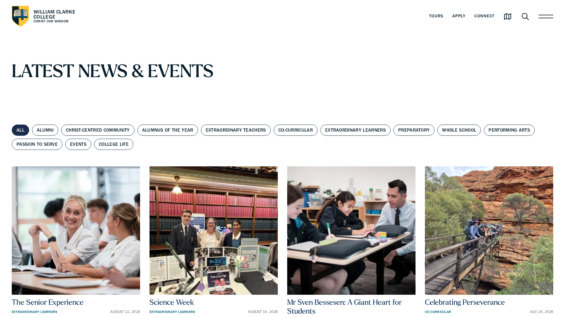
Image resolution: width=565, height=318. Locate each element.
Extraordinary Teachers (236, 130)
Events (78, 144)
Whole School (459, 130)
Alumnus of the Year (167, 130)
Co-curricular (295, 130)
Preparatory (414, 130)
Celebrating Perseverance (465, 302)
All (20, 130)
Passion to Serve (37, 144)
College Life (114, 144)
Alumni (45, 130)
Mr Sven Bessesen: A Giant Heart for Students (344, 306)
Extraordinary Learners (355, 130)
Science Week (171, 302)
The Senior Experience (48, 302)
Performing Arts (509, 130)
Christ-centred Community (98, 130)
